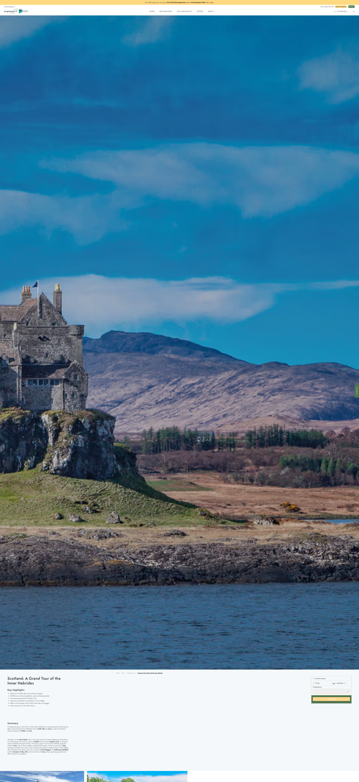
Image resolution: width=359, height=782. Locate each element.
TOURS (152, 11)
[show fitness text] (345, 683)
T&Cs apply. (210, 2)
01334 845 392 (329, 7)
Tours (123, 673)
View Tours (331, 699)
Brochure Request (341, 6)
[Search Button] (353, 11)
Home (118, 673)
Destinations (165, 11)
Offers (200, 11)
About (211, 11)
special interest (131, 673)
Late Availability (184, 11)
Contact (351, 6)
